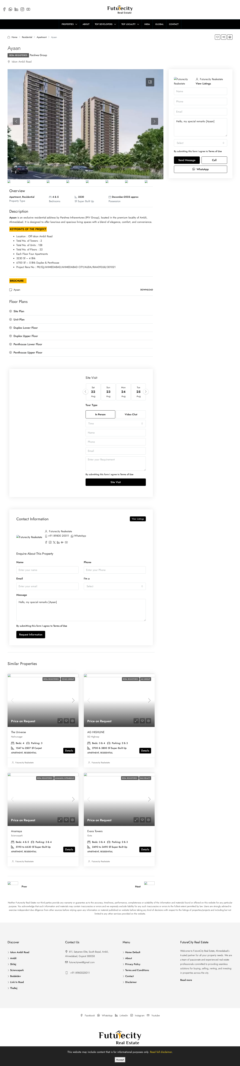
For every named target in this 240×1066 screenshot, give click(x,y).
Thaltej (13, 988)
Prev (24, 886)
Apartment (42, 37)
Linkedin (124, 1015)
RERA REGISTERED (18, 55)
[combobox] (116, 423)
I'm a (87, 578)
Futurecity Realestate (24, 762)
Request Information (30, 635)
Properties (68, 24)
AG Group (145, 679)
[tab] (150, 82)
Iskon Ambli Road (19, 952)
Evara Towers (94, 831)
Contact (174, 24)
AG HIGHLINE (96, 732)
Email (19, 578)
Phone (87, 562)
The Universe (18, 732)
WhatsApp (80, 536)
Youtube (155, 1015)
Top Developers (103, 24)
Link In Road (17, 982)
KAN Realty (145, 778)
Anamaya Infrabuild (64, 778)
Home (14, 37)
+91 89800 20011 (58, 536)
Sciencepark (17, 970)
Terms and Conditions (137, 970)
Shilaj (13, 964)
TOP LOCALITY (128, 24)
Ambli (13, 958)
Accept (120, 1060)
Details (69, 751)
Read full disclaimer (161, 1052)
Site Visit (116, 482)
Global (159, 24)
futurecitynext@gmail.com (82, 962)
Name (19, 562)
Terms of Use (126, 474)
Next (138, 886)
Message (21, 595)
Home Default (132, 952)
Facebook (90, 1015)
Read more (186, 980)
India (147, 24)
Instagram (139, 1015)
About (86, 24)
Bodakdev (15, 976)
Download (146, 289)
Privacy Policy (132, 964)
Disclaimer (131, 982)
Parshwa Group (38, 55)
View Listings (138, 518)
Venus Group (67, 679)
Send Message (186, 160)
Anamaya (16, 831)
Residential (27, 37)
